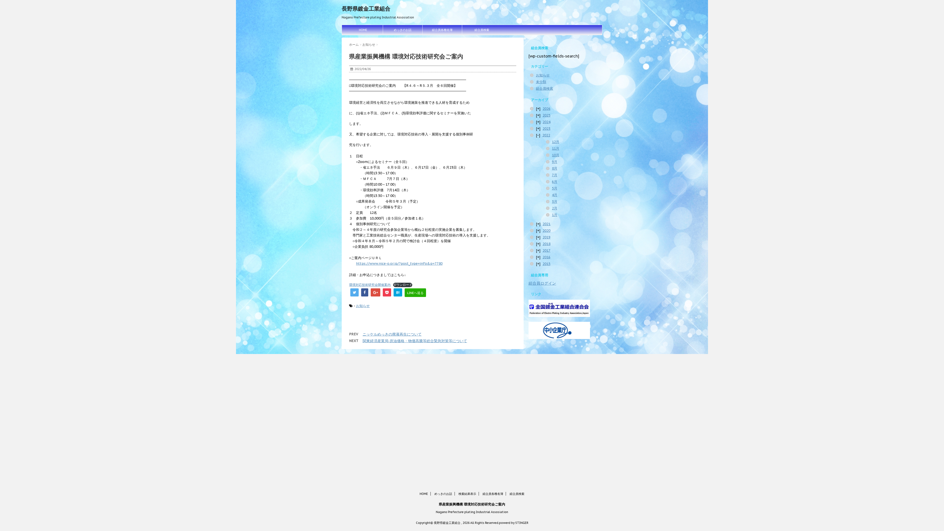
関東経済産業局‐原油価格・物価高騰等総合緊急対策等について (415, 341)
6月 (554, 181)
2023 (546, 128)
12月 (555, 142)
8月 (554, 168)
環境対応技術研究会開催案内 (370, 285)
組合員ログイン (542, 283)
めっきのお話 (403, 30)
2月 (554, 208)
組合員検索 (481, 30)
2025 (546, 115)
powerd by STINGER (513, 523)
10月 (555, 155)
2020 (546, 230)
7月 (554, 175)
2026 (546, 108)
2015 (546, 264)
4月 (554, 195)
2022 (546, 135)
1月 (554, 215)
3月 (554, 201)
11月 (555, 148)
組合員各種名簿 (442, 30)
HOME (363, 30)
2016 (546, 257)
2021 (546, 224)
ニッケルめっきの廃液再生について (392, 334)
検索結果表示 (467, 494)
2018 (546, 244)
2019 (546, 237)
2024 (546, 122)
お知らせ (363, 306)
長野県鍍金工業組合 (366, 8)
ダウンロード (402, 285)
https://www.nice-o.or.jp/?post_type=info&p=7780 (399, 263)
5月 (554, 188)
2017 (546, 250)
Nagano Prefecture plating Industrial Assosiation (472, 512)
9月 (554, 162)
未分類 (541, 82)
